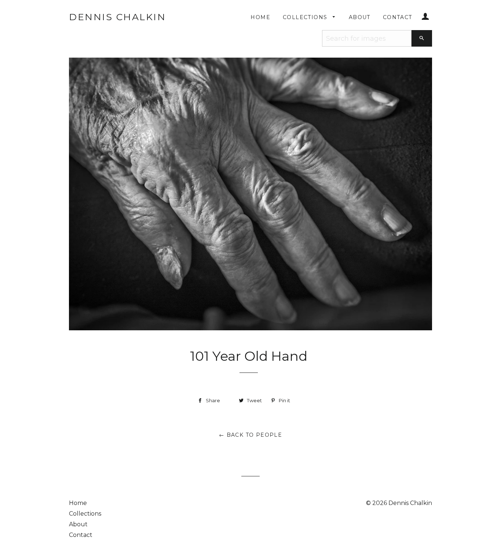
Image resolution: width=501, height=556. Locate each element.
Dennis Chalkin (117, 16)
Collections (306, 17)
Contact (397, 17)
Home (260, 17)
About (359, 17)
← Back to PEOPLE (250, 435)
